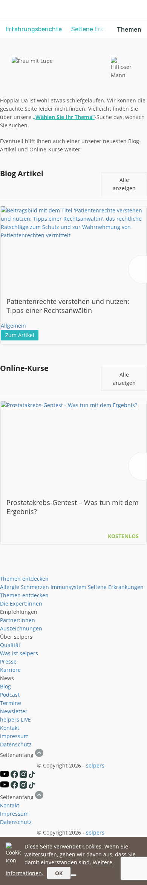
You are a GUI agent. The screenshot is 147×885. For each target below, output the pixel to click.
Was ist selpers (19, 653)
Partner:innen (17, 620)
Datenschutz (16, 744)
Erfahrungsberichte (34, 29)
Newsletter (14, 711)
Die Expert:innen (21, 603)
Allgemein (13, 325)
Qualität (10, 644)
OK (59, 873)
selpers (95, 765)
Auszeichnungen (21, 628)
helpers (9, 719)
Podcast (10, 694)
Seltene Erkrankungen (116, 587)
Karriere (10, 669)
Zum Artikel (19, 335)
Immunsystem (68, 587)
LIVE (26, 719)
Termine (10, 702)
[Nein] (73, 875)
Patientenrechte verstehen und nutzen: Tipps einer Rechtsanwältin (67, 306)
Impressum (14, 736)
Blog (5, 686)
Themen (129, 29)
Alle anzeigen (124, 184)
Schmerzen (35, 587)
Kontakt (9, 727)
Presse (8, 661)
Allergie (9, 587)
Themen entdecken (24, 578)
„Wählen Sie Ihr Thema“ (64, 117)
